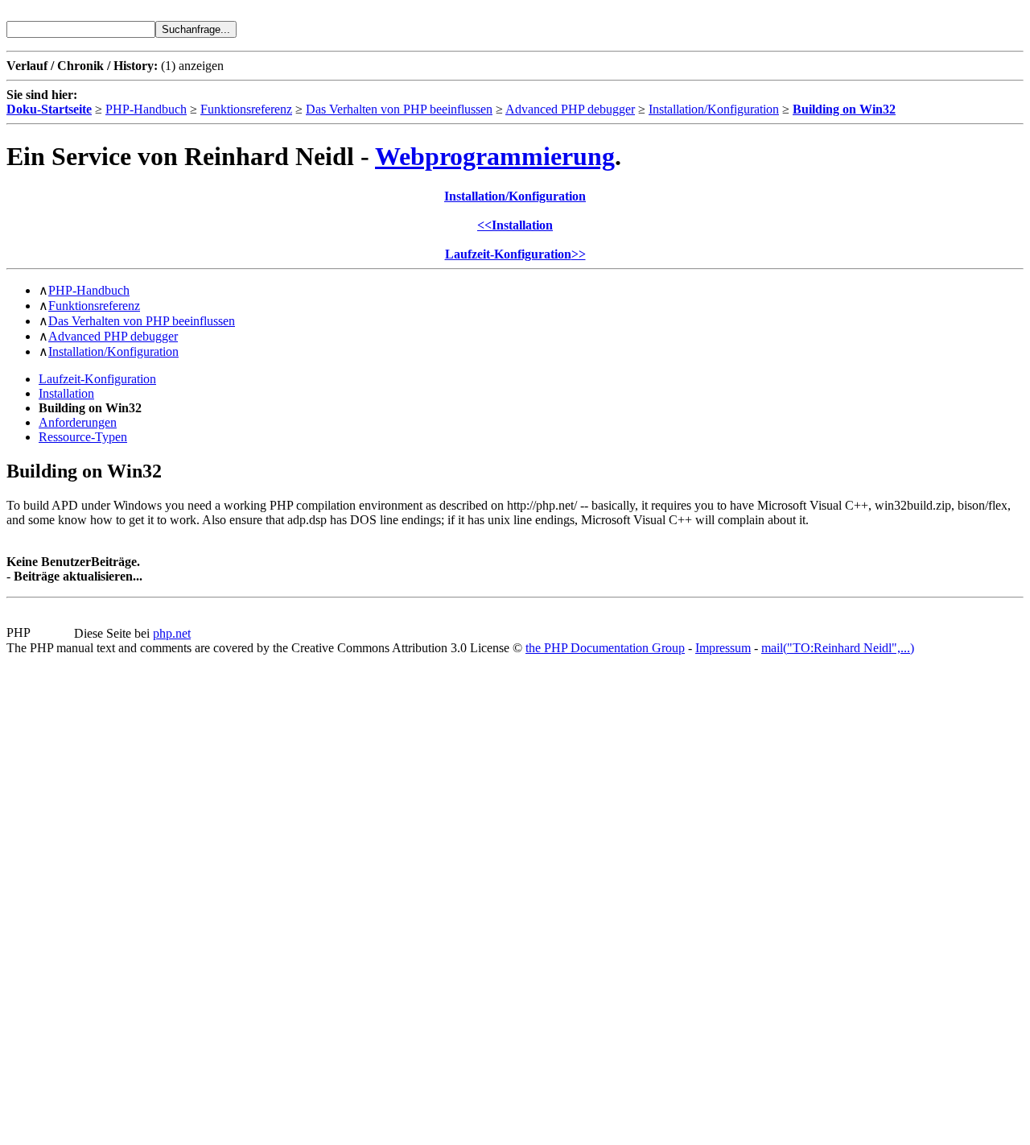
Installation (66, 393)
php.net (172, 633)
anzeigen (201, 65)
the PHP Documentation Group (605, 648)
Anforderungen (78, 422)
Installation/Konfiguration (714, 109)
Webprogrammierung (495, 156)
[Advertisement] (54, 897)
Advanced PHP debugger (570, 109)
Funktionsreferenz (246, 109)
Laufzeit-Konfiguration (97, 379)
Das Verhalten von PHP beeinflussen (399, 109)
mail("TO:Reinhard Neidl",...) (837, 648)
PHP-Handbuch (146, 109)
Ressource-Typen (83, 437)
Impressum (723, 648)
